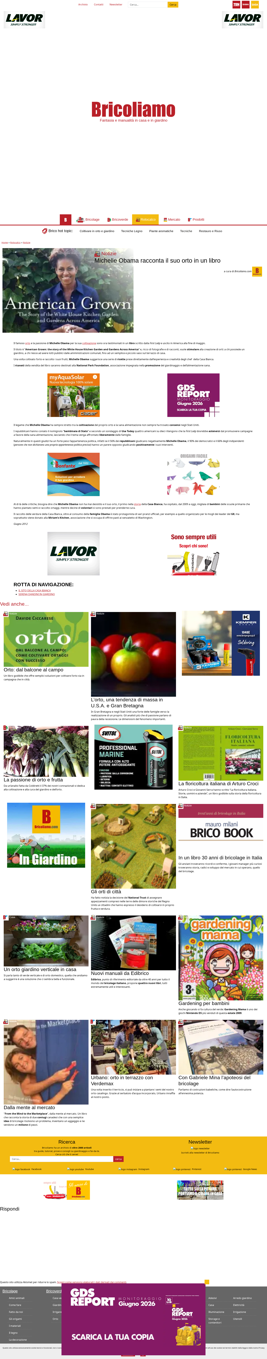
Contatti (98, 4)
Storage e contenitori (214, 1320)
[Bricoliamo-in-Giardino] (46, 835)
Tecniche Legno (131, 231)
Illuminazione (216, 1312)
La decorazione (18, 1339)
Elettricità (238, 1305)
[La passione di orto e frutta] (46, 751)
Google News (249, 1169)
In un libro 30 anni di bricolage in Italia (220, 857)
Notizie (26, 242)
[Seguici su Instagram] (21, 4)
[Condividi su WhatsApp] (5, 365)
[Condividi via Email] (5, 372)
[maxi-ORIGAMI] (193, 474)
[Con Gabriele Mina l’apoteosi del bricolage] (220, 1047)
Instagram (143, 1169)
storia (137, 504)
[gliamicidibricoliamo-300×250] (193, 553)
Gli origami (15, 1319)
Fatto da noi (16, 1312)
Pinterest (196, 1169)
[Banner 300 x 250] (73, 395)
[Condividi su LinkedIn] (5, 358)
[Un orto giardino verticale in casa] (46, 940)
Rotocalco (15, 242)
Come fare (15, 1305)
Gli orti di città (106, 891)
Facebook (36, 1169)
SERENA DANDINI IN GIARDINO (37, 594)
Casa (211, 1305)
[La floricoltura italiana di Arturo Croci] (220, 753)
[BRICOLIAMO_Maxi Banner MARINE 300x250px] (133, 757)
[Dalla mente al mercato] (46, 1062)
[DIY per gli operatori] (236, 4)
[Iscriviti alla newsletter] (200, 1148)
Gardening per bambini (203, 1003)
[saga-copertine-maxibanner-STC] (193, 395)
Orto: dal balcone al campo (33, 669)
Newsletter (116, 4)
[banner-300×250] (73, 553)
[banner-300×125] (24, 19)
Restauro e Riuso (210, 231)
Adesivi (212, 1298)
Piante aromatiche (161, 231)
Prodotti (183, 1291)
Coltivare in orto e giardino (97, 231)
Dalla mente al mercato (29, 1107)
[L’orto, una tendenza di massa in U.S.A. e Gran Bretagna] (133, 654)
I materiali (15, 1326)
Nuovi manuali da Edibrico (120, 973)
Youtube (89, 1169)
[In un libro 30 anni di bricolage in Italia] (220, 829)
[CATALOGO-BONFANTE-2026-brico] (73, 474)
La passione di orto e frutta (33, 780)
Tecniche (186, 231)
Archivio (83, 4)
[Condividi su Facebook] (5, 344)
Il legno (13, 1332)
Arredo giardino (242, 1298)
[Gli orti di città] (133, 846)
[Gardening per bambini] (220, 957)
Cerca (173, 4)
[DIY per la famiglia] (245, 4)
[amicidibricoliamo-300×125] (67, 1189)
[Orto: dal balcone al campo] (46, 639)
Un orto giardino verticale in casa (41, 969)
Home (5, 242)
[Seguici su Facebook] (15, 4)
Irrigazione (239, 1312)
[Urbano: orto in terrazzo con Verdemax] (133, 1047)
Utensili (237, 1319)
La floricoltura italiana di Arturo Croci (218, 783)
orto (27, 343)
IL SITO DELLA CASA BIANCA (35, 590)
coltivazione (89, 343)
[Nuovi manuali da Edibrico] (133, 942)
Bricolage (10, 1291)
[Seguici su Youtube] (9, 4)
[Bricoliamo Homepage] (65, 219)
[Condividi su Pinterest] (5, 351)
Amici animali (16, 1298)
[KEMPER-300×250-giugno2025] (221, 643)
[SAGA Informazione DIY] (255, 4)
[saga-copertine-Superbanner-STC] (133, 1319)
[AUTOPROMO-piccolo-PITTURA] (200, 1189)
